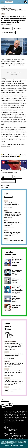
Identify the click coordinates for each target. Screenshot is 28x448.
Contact (10, 426)
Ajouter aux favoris (9, 32)
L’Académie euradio (13, 429)
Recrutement (11, 428)
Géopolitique (4, 187)
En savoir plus (10, 443)
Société (6, 352)
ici (10, 146)
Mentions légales (12, 430)
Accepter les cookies (17, 445)
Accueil (3, 7)
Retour (6, 400)
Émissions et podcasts (7, 8)
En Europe (7, 361)
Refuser (6, 445)
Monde (3, 13)
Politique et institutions (10, 341)
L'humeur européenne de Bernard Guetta (11, 9)
